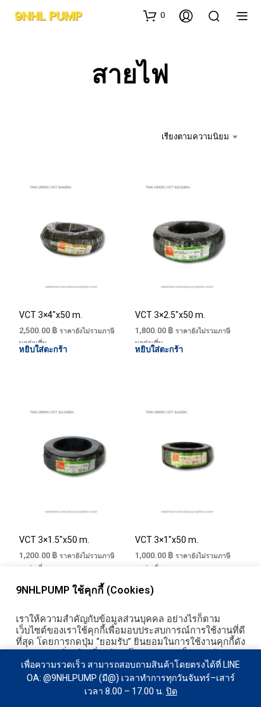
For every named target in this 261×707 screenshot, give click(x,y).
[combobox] (192, 137)
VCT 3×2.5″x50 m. (170, 315)
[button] (154, 15)
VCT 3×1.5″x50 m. (54, 540)
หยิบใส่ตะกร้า (43, 349)
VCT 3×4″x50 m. (50, 315)
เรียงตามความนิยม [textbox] (195, 136)
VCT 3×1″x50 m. (166, 540)
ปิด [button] (171, 691)
